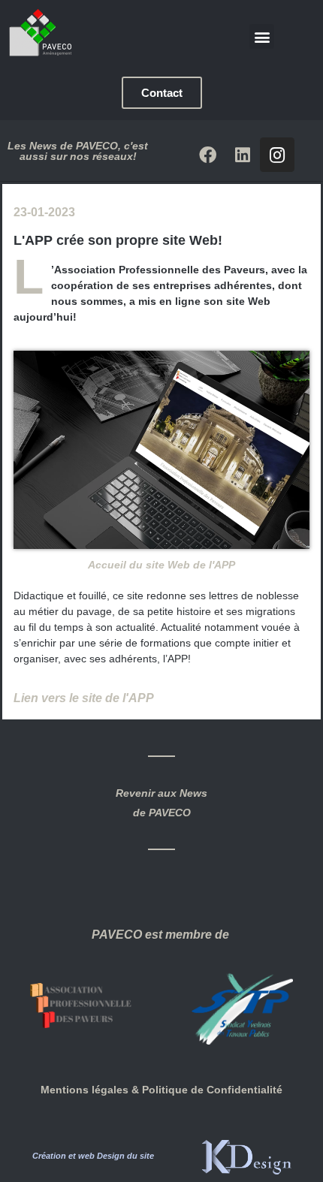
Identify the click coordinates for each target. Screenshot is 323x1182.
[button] (261, 36)
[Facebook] (208, 154)
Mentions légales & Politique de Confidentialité (161, 1090)
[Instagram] (277, 154)
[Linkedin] (242, 154)
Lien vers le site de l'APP (84, 698)
